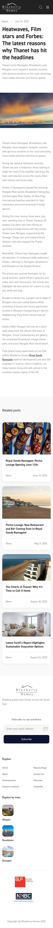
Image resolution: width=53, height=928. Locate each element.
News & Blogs (40, 767)
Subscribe (38, 786)
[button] (40, 7)
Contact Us (39, 774)
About (5, 774)
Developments (9, 780)
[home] (11, 7)
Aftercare (38, 780)
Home (5, 767)
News (5, 21)
